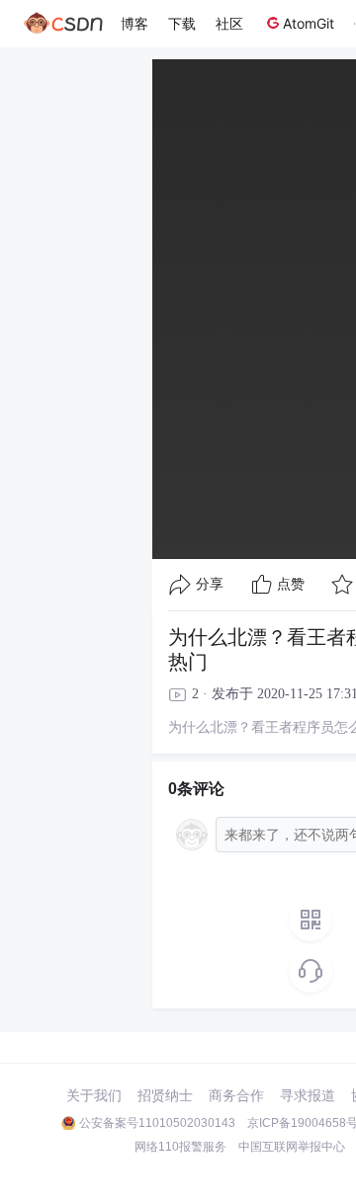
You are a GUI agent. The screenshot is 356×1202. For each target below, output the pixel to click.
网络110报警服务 (180, 1147)
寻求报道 (307, 1095)
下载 (182, 23)
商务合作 (236, 1095)
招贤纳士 (165, 1095)
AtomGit (308, 23)
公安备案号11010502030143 (157, 1123)
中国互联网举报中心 (291, 1147)
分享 (209, 584)
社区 (229, 23)
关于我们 (94, 1095)
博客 (134, 23)
